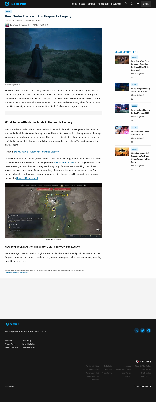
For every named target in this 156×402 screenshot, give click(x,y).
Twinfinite (108, 366)
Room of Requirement (27, 178)
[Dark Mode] (131, 3)
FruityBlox (127, 376)
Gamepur (127, 366)
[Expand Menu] (137, 3)
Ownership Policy (28, 344)
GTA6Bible (95, 380)
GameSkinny (107, 373)
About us (8, 341)
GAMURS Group (146, 386)
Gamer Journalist (92, 373)
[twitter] (142, 330)
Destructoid (146, 369)
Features (103, 4)
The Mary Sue (146, 373)
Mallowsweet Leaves (64, 162)
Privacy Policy (10, 344)
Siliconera (108, 369)
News (82, 4)
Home (74, 4)
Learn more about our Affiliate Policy (16, 272)
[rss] (136, 330)
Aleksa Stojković (137, 74)
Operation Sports (124, 373)
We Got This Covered (123, 369)
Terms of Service (11, 347)
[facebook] (148, 330)
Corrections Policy (28, 347)
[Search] (126, 3)
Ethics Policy (26, 341)
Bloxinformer (146, 376)
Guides (91, 4)
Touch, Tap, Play (93, 376)
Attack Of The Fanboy (143, 366)
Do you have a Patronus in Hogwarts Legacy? (36, 152)
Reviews (116, 4)
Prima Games (94, 369)
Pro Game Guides (92, 366)
